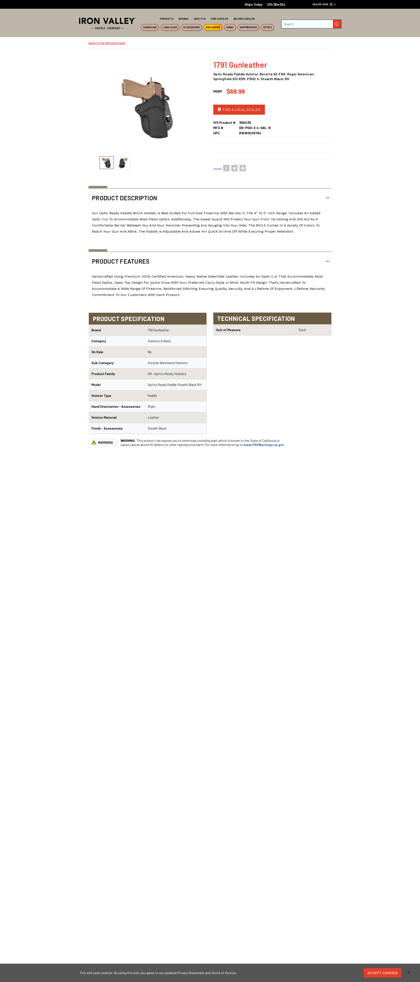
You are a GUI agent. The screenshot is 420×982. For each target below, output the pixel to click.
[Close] (408, 972)
